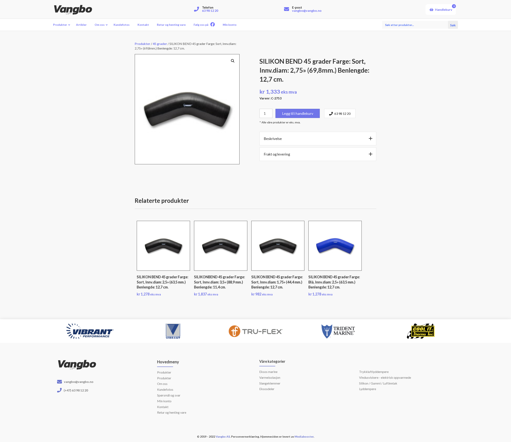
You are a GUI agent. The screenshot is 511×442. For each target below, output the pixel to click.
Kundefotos (165, 389)
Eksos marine (268, 372)
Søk (453, 25)
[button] (232, 60)
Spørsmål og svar (168, 395)
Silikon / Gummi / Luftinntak (378, 383)
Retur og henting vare (171, 412)
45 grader (160, 44)
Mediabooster (304, 436)
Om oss (162, 384)
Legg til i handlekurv (297, 113)
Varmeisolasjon (269, 377)
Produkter (142, 44)
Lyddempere (367, 389)
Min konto (164, 401)
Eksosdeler (266, 389)
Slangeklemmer (269, 383)
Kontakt (162, 407)
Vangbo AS (222, 436)
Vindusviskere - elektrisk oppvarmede (385, 377)
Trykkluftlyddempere (374, 372)
